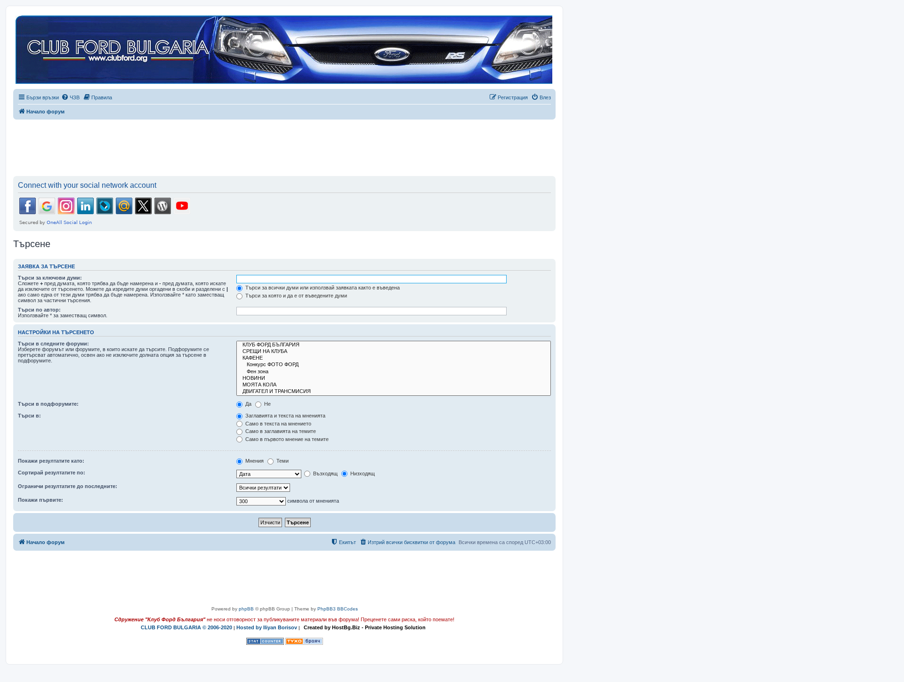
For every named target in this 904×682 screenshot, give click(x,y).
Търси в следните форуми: (53, 343)
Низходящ (362, 473)
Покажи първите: (40, 500)
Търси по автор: (39, 310)
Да (247, 404)
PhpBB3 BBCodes (337, 608)
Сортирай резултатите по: (51, 472)
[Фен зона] (393, 372)
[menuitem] (70, 97)
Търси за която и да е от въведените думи (295, 295)
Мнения (254, 461)
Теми (282, 461)
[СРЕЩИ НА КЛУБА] (393, 351)
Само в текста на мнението (277, 423)
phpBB (246, 608)
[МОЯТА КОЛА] (393, 385)
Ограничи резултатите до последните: (67, 486)
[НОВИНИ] (393, 378)
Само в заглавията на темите (280, 431)
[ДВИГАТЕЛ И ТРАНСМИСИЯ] (393, 391)
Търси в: (29, 415)
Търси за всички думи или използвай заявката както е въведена (322, 287)
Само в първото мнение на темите (286, 439)
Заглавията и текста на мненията (284, 415)
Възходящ (325, 473)
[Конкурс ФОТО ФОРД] (393, 364)
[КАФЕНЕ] (393, 358)
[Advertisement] (284, 146)
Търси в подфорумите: (48, 404)
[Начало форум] (284, 50)
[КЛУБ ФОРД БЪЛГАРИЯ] (393, 345)
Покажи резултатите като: (51, 461)
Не (267, 404)
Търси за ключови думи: (50, 278)
